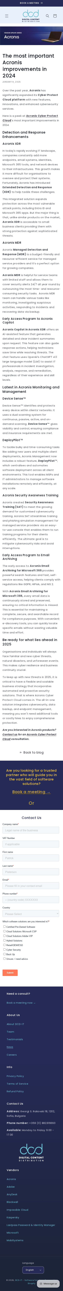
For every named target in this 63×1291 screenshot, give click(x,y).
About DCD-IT (15, 1024)
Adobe (11, 1186)
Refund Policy (15, 1091)
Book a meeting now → (21, 1002)
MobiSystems (15, 1240)
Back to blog (34, 752)
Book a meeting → (31, 792)
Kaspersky (13, 1217)
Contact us (10, 734)
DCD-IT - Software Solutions (29, 1280)
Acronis (11, 1179)
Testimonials (15, 1039)
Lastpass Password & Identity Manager (31, 1225)
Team (10, 1031)
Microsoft (13, 1232)
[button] (6, 16)
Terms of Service (17, 1083)
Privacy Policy (15, 1076)
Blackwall (12, 1202)
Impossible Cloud (17, 1210)
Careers (12, 1054)
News (10, 1047)
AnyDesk (12, 1194)
